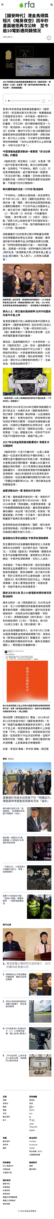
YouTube (32, 1141)
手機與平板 (7, 1172)
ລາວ (30, 1113)
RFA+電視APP (8, 1165)
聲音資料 (6, 1116)
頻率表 (5, 1144)
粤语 (31, 1103)
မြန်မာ (31, 1106)
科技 (4, 1113)
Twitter (32, 1148)
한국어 (31, 1110)
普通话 (32, 1100)
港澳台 (5, 1103)
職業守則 (6, 1183)
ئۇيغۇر (31, 1123)
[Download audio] (49, 100)
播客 (4, 1148)
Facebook (33, 1144)
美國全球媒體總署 (10, 1197)
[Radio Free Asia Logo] (27, 4)
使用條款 (6, 1193)
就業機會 (6, 1187)
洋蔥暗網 (6, 1169)
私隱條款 (6, 1190)
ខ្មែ (30, 1116)
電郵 (31, 1165)
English (32, 1130)
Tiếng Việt (33, 1126)
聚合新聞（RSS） (36, 1151)
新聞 (4, 1100)
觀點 (4, 1106)
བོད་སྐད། (32, 1120)
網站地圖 (6, 1203)
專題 (4, 1110)
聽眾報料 (32, 1169)
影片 (4, 1120)
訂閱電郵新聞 (34, 1154)
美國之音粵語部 (9, 1200)
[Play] (6, 100)
